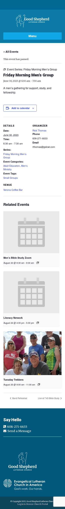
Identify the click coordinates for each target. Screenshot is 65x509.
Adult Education (11, 165)
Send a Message (19, 431)
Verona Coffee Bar (13, 189)
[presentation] (31, 232)
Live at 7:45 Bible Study (49, 398)
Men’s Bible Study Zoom (17, 257)
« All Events (10, 52)
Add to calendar (21, 108)
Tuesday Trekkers (14, 379)
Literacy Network (13, 317)
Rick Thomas (39, 130)
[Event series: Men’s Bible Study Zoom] (37, 263)
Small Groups (10, 177)
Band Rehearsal (19, 398)
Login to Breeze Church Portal (32, 504)
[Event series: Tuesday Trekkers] (39, 384)
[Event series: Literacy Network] (37, 323)
